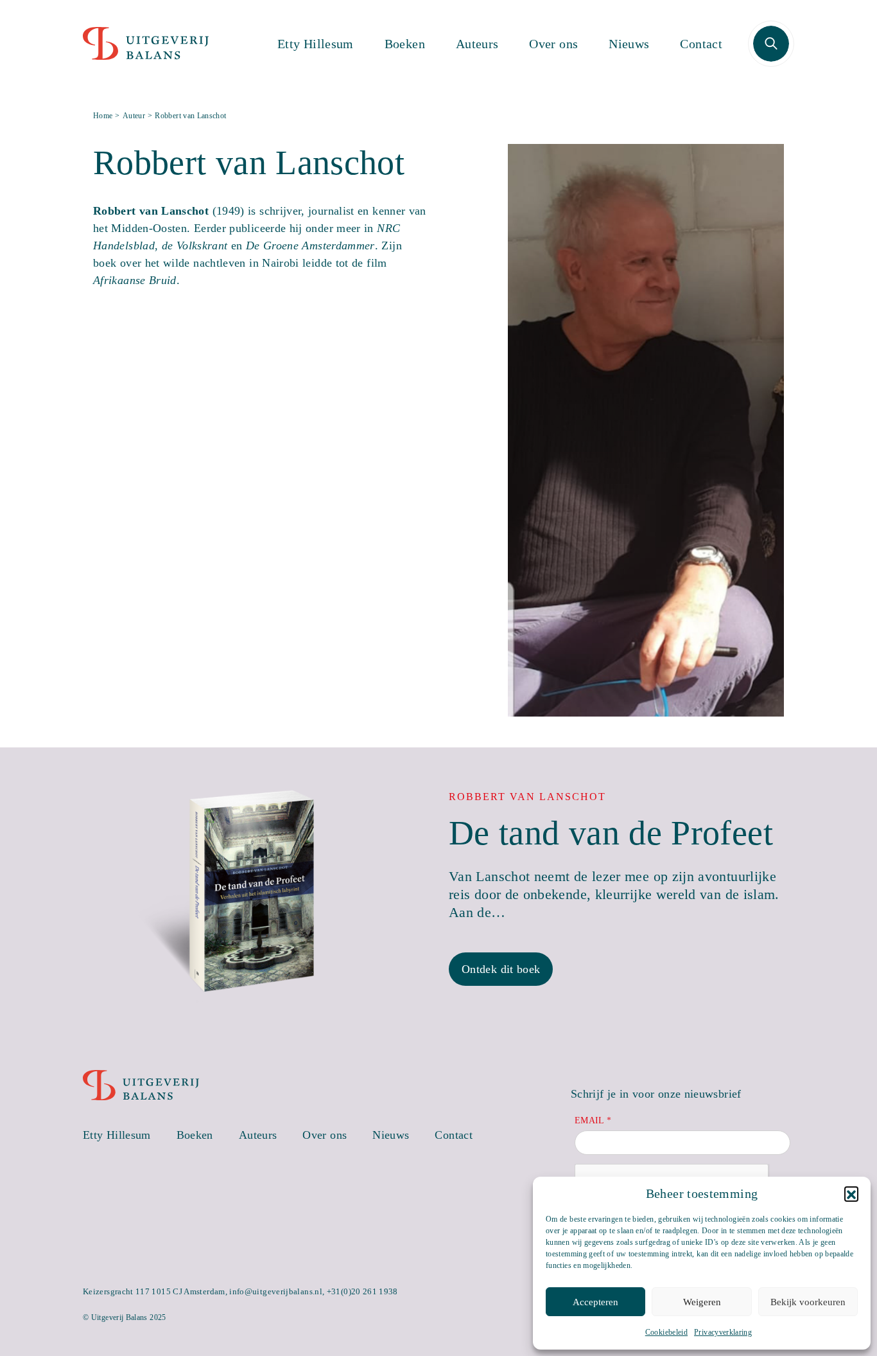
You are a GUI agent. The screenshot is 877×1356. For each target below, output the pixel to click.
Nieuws (629, 44)
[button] (851, 1193)
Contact (701, 44)
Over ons (553, 44)
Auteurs (477, 44)
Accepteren (595, 1302)
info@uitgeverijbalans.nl (275, 1291)
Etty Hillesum (315, 44)
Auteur (134, 115)
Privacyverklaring (723, 1332)
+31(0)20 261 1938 (362, 1291)
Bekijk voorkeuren (808, 1302)
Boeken (405, 44)
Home (102, 115)
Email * (593, 1120)
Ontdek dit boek (501, 969)
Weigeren (702, 1302)
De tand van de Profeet (611, 833)
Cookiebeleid (666, 1332)
